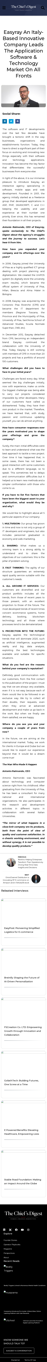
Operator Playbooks (12, 1245)
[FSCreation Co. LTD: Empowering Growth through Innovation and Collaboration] (23, 999)
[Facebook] (16, 1229)
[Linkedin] (4, 1229)
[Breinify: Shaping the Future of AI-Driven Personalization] (23, 950)
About (6, 1257)
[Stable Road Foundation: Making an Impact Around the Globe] (23, 1152)
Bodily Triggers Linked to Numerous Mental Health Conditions (24, 1285)
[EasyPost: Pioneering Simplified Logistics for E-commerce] (23, 900)
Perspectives (9, 1253)
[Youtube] (22, 1229)
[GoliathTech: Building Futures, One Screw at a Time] (23, 1052)
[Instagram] (28, 1229)
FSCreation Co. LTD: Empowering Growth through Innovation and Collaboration (23, 1031)
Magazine (8, 1249)
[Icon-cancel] (10, 1229)
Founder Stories (10, 1240)
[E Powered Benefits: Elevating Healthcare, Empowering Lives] (23, 1102)
